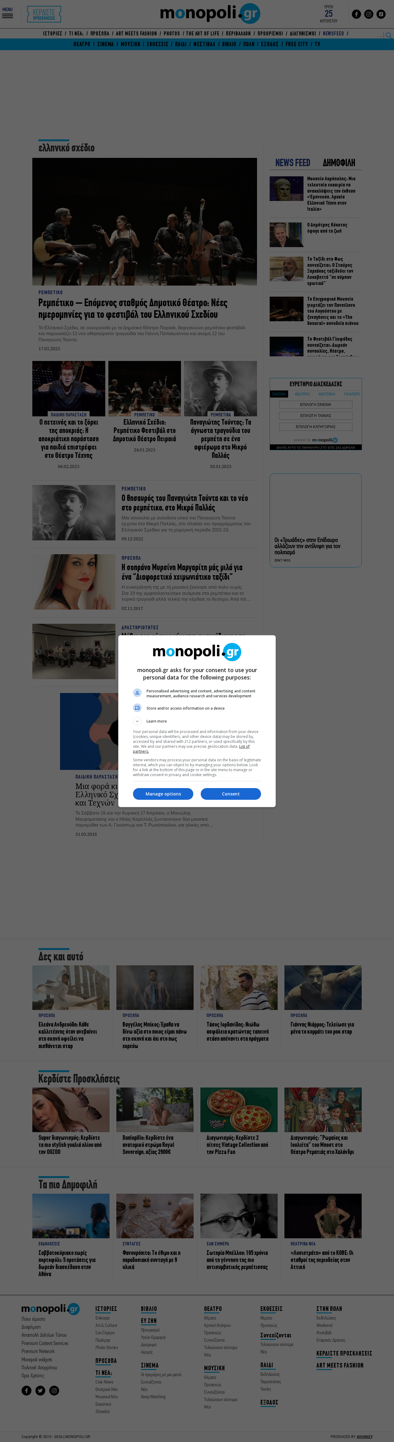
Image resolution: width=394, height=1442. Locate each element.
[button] (197, 721)
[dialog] (197, 721)
